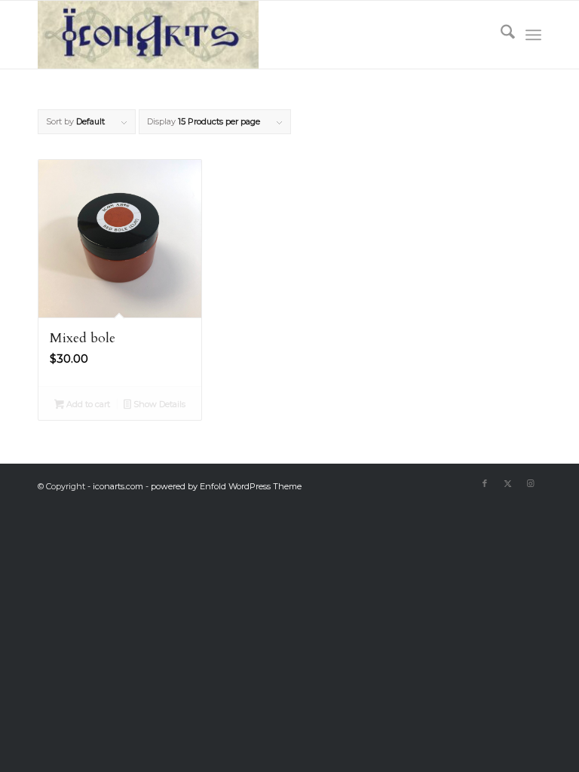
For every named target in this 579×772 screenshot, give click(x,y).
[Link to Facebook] (484, 483)
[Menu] (533, 34)
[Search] (500, 35)
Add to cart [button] (87, 404)
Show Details (158, 404)
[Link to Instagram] (530, 483)
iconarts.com (118, 486)
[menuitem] (500, 35)
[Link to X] (507, 483)
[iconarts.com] (148, 35)
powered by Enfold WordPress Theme (226, 486)
